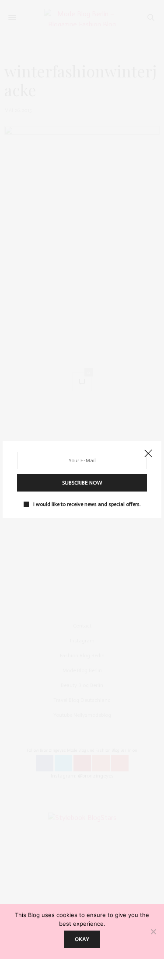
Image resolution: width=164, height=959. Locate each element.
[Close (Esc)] (148, 454)
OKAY (82, 939)
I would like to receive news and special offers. (87, 504)
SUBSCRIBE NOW (82, 483)
